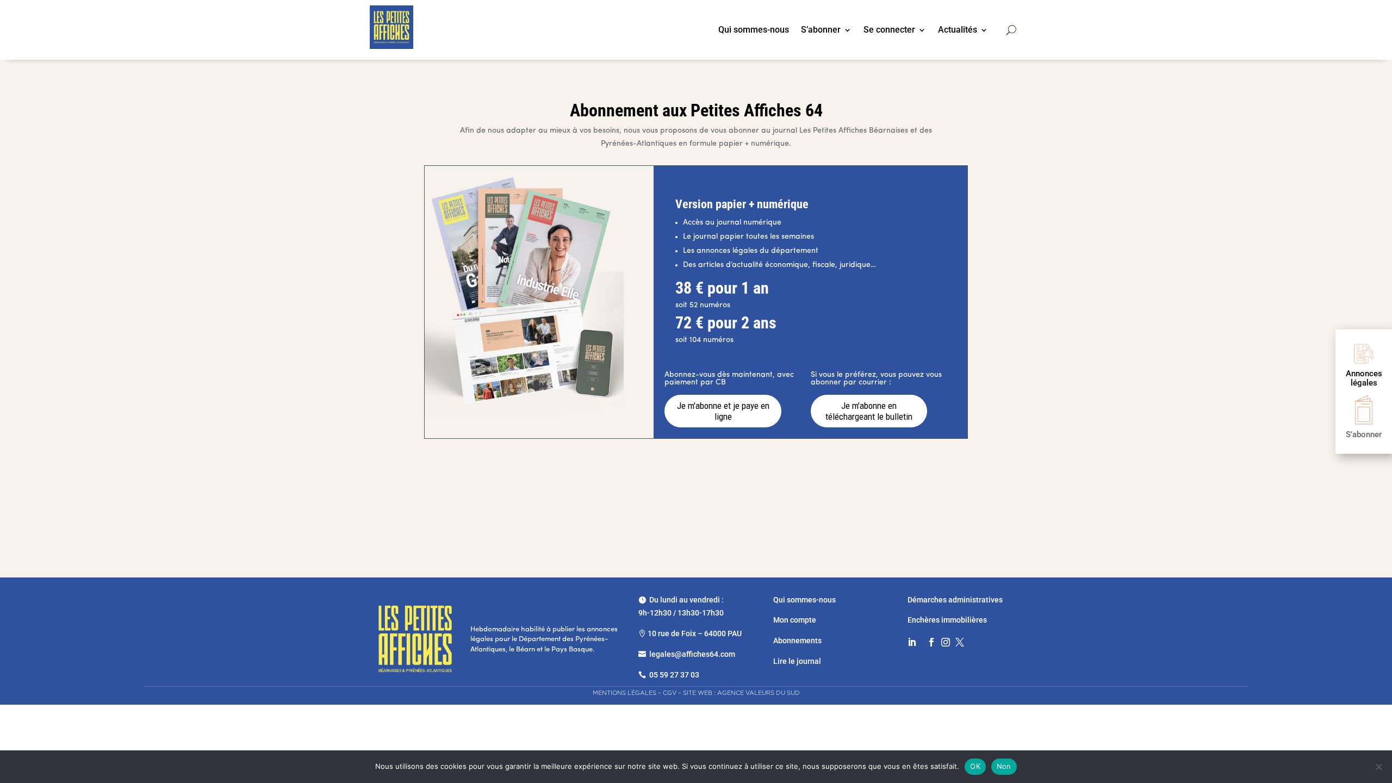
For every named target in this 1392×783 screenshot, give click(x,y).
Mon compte (794, 620)
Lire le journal (797, 661)
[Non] (1378, 766)
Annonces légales (1364, 378)
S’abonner (821, 30)
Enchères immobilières (947, 620)
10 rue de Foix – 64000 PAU (695, 633)
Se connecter (889, 30)
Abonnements (797, 640)
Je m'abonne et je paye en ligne (723, 411)
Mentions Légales (624, 693)
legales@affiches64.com (692, 654)
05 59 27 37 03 (674, 674)
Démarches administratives (956, 599)
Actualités (957, 30)
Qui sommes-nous (753, 30)
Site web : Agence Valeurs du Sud (741, 693)
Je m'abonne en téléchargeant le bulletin (868, 411)
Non (1004, 766)
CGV (669, 693)
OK (975, 766)
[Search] (1011, 30)
